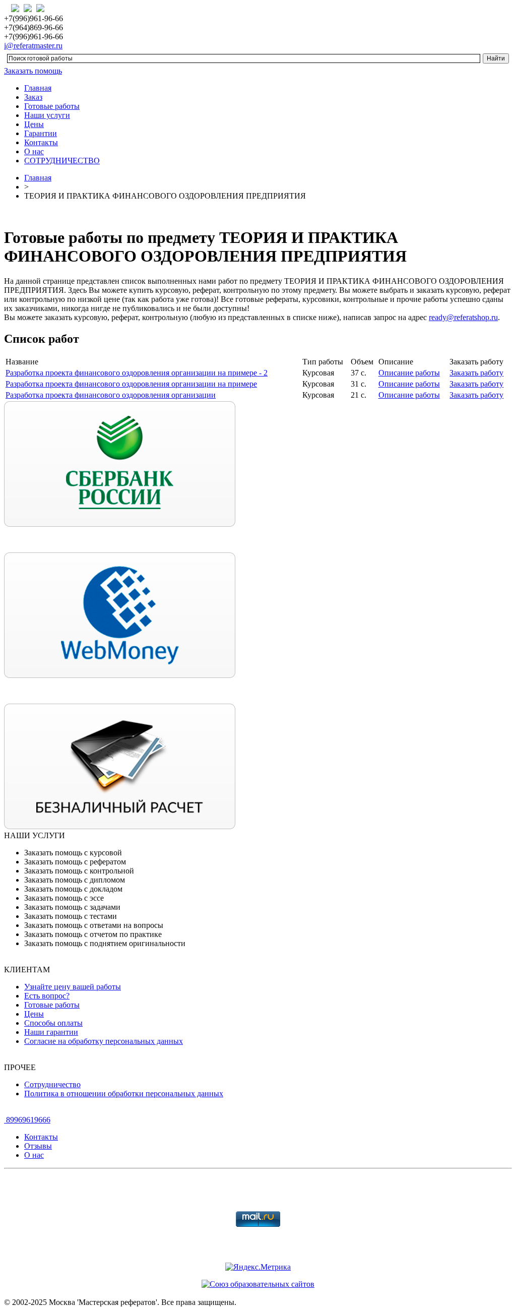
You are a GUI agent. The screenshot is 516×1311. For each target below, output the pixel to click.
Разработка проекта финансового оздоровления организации (111, 395)
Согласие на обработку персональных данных (103, 1041)
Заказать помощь (33, 71)
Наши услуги (47, 115)
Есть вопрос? (47, 995)
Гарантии (40, 133)
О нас (34, 151)
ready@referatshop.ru (463, 317)
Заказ (33, 97)
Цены (34, 124)
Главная (37, 88)
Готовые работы (52, 106)
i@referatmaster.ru (33, 45)
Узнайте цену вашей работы (72, 986)
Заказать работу (476, 372)
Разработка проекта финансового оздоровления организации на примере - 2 (137, 372)
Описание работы (409, 372)
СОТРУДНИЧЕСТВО (62, 160)
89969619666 (27, 1119)
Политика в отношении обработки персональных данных (123, 1093)
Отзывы (38, 1146)
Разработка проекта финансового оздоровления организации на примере (131, 384)
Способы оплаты (53, 1023)
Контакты (41, 142)
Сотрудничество (52, 1084)
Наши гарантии (51, 1032)
